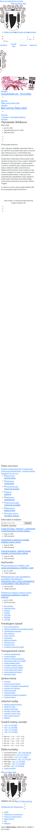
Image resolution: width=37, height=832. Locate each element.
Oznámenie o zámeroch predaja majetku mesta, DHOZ (15, 541)
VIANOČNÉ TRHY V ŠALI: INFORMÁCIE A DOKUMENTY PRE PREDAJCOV (17, 582)
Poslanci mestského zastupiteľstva (16, 686)
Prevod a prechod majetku (13, 668)
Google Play (24, 801)
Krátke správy (28, 469)
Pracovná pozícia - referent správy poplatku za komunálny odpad (16, 552)
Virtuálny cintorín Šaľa (12, 711)
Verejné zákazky (10, 656)
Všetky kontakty (10, 768)
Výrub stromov (9, 636)
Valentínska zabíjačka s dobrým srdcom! (15, 596)
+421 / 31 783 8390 (17, 766)
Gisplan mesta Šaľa (11, 709)
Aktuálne (5, 117)
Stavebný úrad (9, 645)
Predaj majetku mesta (12, 663)
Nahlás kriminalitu (10, 32)
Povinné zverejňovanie (12, 654)
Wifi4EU (7, 718)
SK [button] (30, 39)
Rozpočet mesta (10, 674)
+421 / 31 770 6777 (23, 755)
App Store (12, 807)
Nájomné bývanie (10, 640)
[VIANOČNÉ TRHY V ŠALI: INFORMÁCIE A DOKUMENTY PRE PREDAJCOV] (18, 578)
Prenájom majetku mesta (13, 665)
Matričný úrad (9, 642)
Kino (10, 473)
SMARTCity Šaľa (9, 707)
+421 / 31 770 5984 (10, 732)
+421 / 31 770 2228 (24, 759)
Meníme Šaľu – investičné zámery (23, 471)
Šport (21, 469)
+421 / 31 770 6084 (18, 764)
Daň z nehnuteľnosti (11, 627)
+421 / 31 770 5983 (10, 730)
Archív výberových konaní (13, 670)
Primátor (7, 682)
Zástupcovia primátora (12, 684)
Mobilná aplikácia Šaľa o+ (13, 705)
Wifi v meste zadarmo (12, 716)
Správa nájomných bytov (13, 672)
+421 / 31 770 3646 (18, 762)
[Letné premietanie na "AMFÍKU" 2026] (15, 565)
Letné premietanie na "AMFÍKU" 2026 (17, 568)
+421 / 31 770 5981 (10, 725)
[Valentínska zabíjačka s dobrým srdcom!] (16, 592)
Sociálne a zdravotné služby (14, 647)
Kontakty (33, 32)
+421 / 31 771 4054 (21, 757)
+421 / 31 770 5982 (10, 727)
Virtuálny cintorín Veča (12, 713)
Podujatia (4, 473)
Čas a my (15, 473)
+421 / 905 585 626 (24, 753)
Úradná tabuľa (13, 469)
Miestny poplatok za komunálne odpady (18, 629)
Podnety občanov (23, 32)
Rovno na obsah (6, 1)
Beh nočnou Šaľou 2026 (14, 107)
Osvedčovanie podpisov (12, 631)
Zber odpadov (9, 633)
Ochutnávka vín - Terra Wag (16, 93)
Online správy (6, 471)
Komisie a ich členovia (12, 688)
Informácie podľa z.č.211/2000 (15, 661)
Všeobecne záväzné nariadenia (15, 695)
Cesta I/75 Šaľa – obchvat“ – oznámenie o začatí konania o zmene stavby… (18, 529)
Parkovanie (8, 638)
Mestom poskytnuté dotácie (14, 659)
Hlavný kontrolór (10, 691)
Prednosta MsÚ (9, 693)
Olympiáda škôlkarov (18, 117)
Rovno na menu (17, 1)
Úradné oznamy (10, 697)
